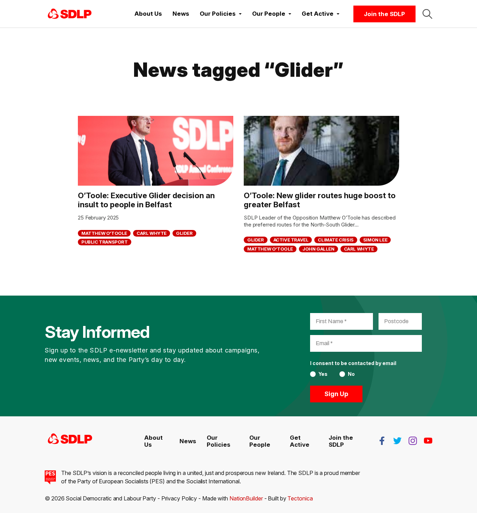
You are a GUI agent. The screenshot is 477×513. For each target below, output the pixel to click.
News (181, 13)
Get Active (299, 441)
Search (427, 14)
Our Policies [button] (218, 13)
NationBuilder (246, 498)
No (351, 374)
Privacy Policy (179, 498)
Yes (323, 374)
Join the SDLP (384, 13)
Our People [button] (269, 13)
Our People (259, 441)
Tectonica (300, 498)
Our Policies (218, 441)
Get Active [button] (318, 13)
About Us (148, 13)
